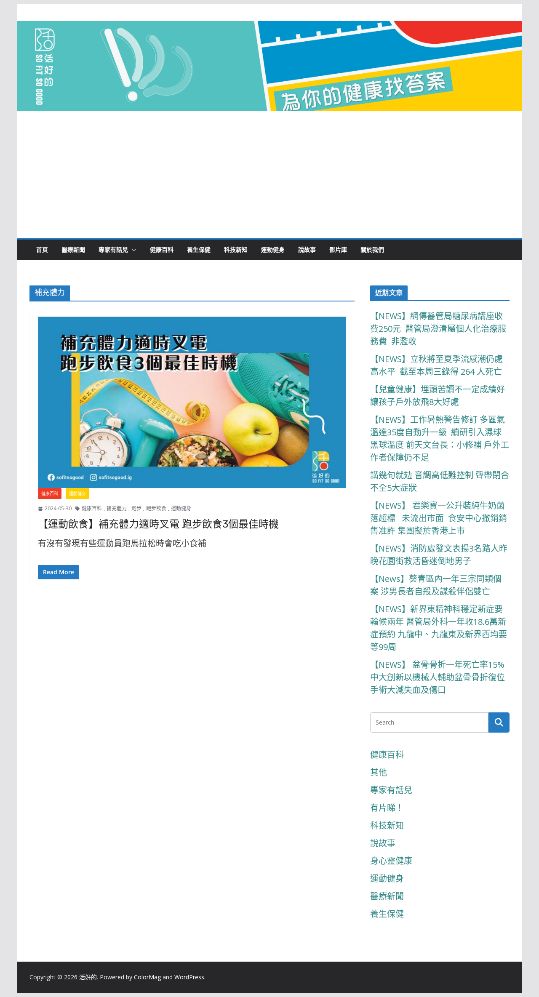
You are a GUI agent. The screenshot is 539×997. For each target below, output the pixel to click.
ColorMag (147, 977)
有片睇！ (387, 807)
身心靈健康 (391, 860)
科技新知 (236, 249)
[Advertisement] (269, 175)
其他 (378, 772)
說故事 (307, 249)
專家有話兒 (113, 249)
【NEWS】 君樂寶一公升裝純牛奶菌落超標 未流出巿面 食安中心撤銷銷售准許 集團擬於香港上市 (438, 518)
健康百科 (161, 249)
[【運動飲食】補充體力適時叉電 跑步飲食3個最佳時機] (192, 402)
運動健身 (273, 249)
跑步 (136, 508)
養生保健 (199, 249)
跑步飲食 (156, 508)
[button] (132, 250)
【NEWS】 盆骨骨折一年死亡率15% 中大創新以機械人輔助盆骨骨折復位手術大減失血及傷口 (438, 677)
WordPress (189, 977)
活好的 (88, 977)
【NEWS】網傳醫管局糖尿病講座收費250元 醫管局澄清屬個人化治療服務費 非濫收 (438, 328)
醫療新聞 (73, 249)
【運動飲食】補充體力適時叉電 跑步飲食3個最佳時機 (158, 524)
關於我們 (372, 249)
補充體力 (117, 508)
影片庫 (338, 249)
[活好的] (269, 28)
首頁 (42, 249)
